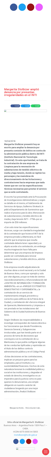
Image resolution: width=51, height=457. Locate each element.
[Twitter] (22, 7)
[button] (15, 105)
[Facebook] (13, 7)
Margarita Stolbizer (27, 47)
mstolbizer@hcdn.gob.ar (25, 435)
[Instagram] (39, 7)
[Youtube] (30, 7)
